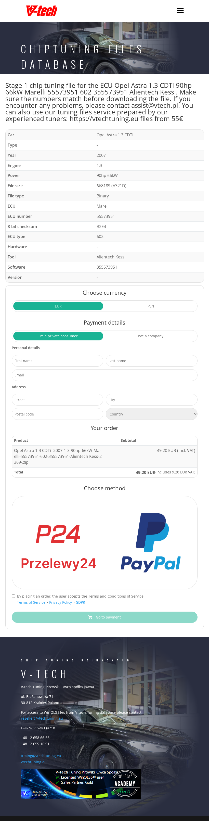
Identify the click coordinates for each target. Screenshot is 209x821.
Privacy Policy (61, 602)
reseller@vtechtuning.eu (42, 718)
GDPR (80, 602)
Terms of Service (31, 602)
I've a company (150, 336)
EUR (58, 306)
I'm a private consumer (58, 336)
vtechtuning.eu (34, 761)
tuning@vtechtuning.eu (41, 755)
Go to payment (108, 617)
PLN (151, 306)
